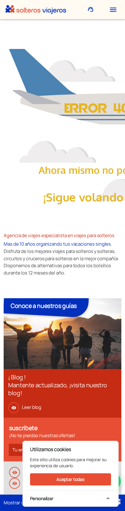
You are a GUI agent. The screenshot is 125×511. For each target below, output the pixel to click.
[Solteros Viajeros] (36, 9)
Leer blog (26, 407)
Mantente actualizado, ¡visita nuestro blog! (57, 389)
